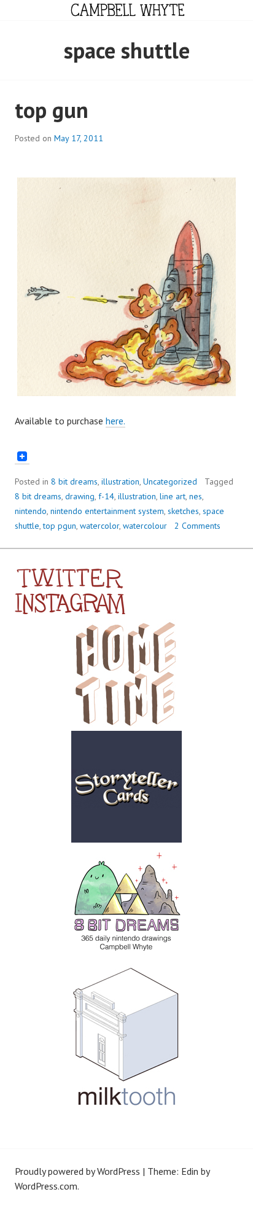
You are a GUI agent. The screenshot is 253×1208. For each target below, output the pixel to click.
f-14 (106, 496)
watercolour (145, 525)
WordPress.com (46, 1186)
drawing (80, 496)
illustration (120, 481)
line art (172, 496)
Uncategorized (170, 481)
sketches (183, 510)
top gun (51, 109)
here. (115, 421)
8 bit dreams (74, 481)
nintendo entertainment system (107, 510)
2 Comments (197, 525)
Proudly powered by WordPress (77, 1171)
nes (195, 496)
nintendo (31, 510)
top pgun (59, 525)
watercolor (99, 525)
